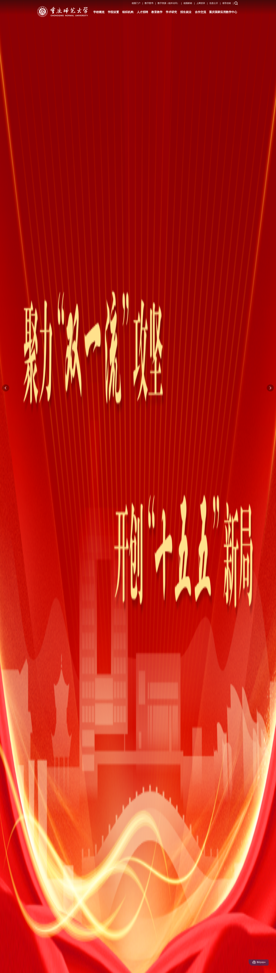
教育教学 (157, 12)
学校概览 (99, 12)
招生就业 (185, 12)
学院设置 (113, 12)
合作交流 (200, 12)
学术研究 (171, 12)
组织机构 (127, 12)
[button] (270, 387)
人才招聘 (142, 12)
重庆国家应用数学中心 (223, 12)
